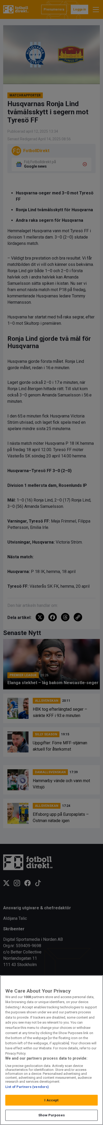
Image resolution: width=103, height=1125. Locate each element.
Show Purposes (51, 1115)
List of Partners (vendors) (27, 1087)
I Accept (51, 1100)
